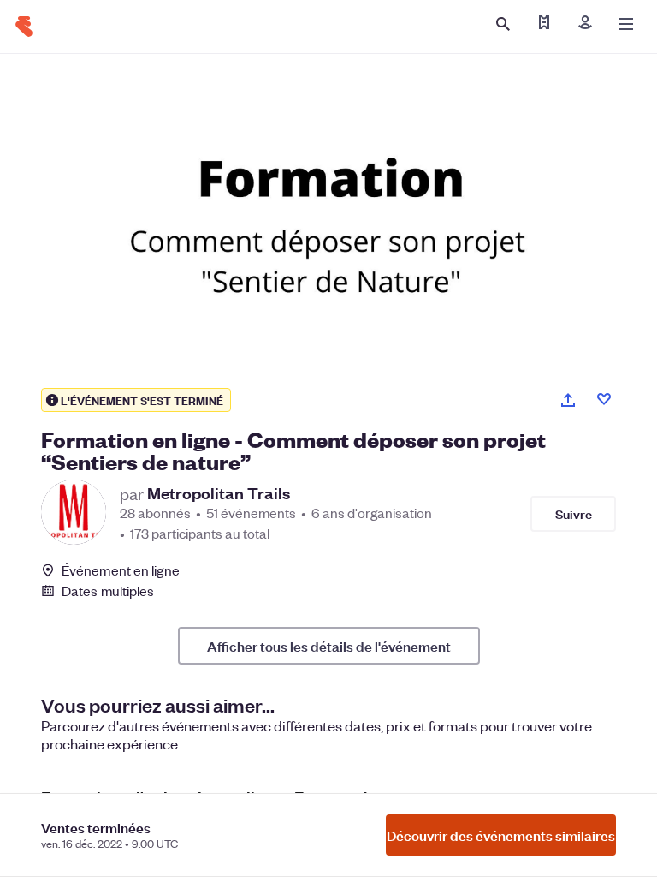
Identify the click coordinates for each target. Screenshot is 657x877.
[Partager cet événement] (568, 400)
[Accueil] (24, 26)
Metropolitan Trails (218, 493)
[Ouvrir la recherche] (503, 24)
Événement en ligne (121, 570)
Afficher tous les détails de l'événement (329, 645)
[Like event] (604, 399)
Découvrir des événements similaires (501, 835)
